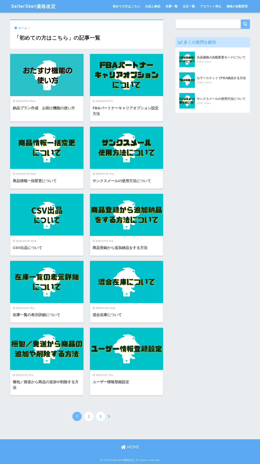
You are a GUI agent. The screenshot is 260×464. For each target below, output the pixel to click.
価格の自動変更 (237, 6)
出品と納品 (152, 6)
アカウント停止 (210, 6)
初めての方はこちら (126, 6)
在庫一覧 (172, 6)
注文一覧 (189, 6)
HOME (132, 446)
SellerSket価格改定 (33, 6)
